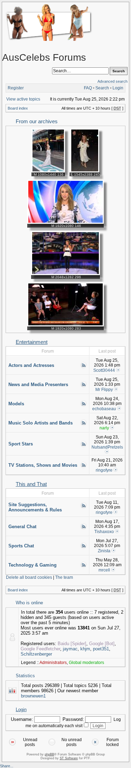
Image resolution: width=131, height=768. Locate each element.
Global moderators (86, 662)
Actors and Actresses (31, 365)
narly (104, 428)
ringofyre (104, 470)
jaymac (70, 648)
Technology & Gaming (32, 565)
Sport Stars (20, 443)
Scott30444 (104, 370)
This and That (31, 484)
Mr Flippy (104, 389)
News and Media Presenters (38, 384)
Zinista (104, 550)
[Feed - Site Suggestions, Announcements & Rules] (83, 507)
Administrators (53, 662)
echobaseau (104, 408)
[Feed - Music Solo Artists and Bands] (83, 425)
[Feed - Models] (83, 406)
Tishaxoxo (104, 531)
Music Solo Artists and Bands (40, 423)
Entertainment (32, 342)
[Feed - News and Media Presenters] (83, 386)
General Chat (22, 526)
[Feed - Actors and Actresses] (83, 367)
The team (64, 577)
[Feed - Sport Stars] (83, 446)
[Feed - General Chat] (83, 528)
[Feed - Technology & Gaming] (83, 567)
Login (117, 88)
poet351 (101, 648)
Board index (18, 108)
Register (16, 88)
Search (102, 88)
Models (16, 403)
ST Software (69, 758)
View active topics (23, 99)
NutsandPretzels (107, 447)
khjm (85, 648)
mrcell (104, 570)
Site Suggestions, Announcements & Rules (35, 507)
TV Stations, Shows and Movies (42, 465)
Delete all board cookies (29, 577)
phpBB (49, 754)
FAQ (88, 88)
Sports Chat (21, 545)
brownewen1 (33, 696)
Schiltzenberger (36, 654)
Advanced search (112, 81)
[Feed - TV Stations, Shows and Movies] (83, 467)
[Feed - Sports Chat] (83, 548)
